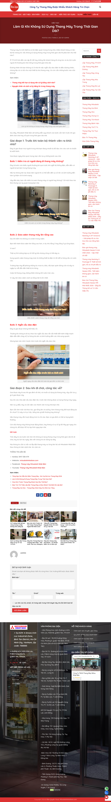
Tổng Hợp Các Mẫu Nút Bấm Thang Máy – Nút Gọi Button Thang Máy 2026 (37, 476)
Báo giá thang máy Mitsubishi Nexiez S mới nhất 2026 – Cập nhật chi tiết (94, 173)
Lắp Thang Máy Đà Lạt (91, 86)
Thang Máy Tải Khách (90, 120)
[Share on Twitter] (41, 495)
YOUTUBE (15, 675)
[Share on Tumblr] (49, 495)
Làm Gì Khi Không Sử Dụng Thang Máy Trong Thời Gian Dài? (32, 479)
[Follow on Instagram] (94, 1)
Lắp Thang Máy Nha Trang (90, 81)
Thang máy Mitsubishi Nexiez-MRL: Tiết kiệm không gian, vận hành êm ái (94, 201)
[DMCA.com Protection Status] (55, 790)
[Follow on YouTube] (100, 1)
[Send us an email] (98, 1)
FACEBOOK (16, 672)
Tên (14, 593)
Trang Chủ (17, 14)
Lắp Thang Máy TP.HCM (91, 63)
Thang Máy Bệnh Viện (90, 123)
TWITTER (15, 679)
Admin (66, 38)
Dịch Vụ (45, 14)
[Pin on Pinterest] (45, 495)
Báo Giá (53, 14)
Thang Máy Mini (88, 112)
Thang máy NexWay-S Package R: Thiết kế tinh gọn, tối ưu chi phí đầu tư (93, 187)
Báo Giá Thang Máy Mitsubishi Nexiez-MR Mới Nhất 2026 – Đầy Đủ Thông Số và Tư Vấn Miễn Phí (94, 216)
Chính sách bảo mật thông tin (84, 643)
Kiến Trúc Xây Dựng (67, 14)
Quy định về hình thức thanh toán (85, 635)
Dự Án (80, 14)
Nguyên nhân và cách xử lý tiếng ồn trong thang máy (33, 86)
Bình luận (16, 577)
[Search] (100, 7)
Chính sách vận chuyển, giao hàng (85, 631)
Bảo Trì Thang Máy (89, 137)
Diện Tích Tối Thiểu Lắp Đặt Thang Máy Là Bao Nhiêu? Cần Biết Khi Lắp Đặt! (37, 485)
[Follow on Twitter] (96, 1)
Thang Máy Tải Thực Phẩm (90, 132)
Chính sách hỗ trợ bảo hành (83, 639)
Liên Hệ (95, 14)
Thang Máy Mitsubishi (90, 104)
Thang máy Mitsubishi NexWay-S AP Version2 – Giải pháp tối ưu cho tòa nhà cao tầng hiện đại (94, 159)
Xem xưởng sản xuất (81, 646)
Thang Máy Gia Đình (90, 108)
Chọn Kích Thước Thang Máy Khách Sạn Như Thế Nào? (30, 482)
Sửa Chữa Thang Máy (90, 141)
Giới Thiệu (27, 14)
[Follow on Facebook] (92, 1)
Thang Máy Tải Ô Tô (90, 127)
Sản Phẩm (35, 14)
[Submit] (99, 51)
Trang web (59, 593)
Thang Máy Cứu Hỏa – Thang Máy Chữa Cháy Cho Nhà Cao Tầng (33, 488)
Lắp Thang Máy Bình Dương (90, 68)
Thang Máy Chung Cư (90, 116)
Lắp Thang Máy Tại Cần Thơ (91, 91)
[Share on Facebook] (38, 495)
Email (36, 593)
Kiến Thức (87, 14)
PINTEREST (16, 683)
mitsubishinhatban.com (29, 460)
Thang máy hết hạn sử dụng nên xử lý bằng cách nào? (33, 83)
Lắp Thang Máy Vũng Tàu (90, 74)
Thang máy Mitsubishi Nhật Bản (33, 464)
